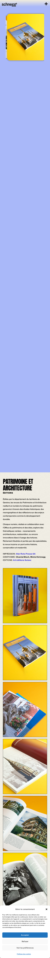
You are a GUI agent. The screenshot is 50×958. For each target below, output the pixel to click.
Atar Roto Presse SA (25, 554)
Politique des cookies (24, 954)
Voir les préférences (25, 948)
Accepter (25, 935)
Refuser (25, 941)
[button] (46, 909)
